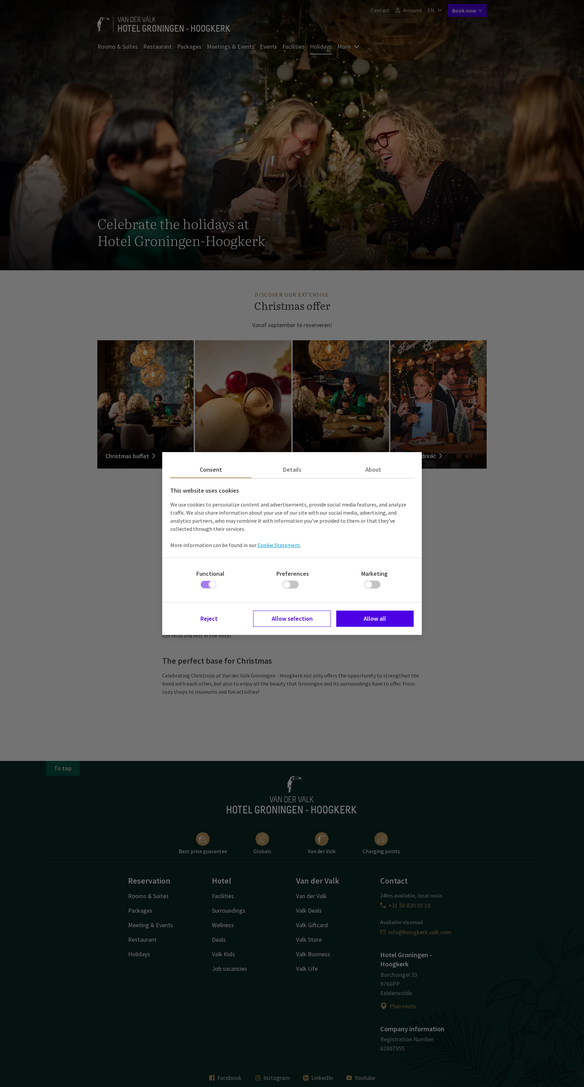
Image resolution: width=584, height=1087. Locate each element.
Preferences (292, 573)
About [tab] (373, 469)
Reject (209, 618)
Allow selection (292, 618)
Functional (210, 573)
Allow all (375, 618)
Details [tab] (292, 469)
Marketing (374, 573)
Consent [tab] (211, 469)
